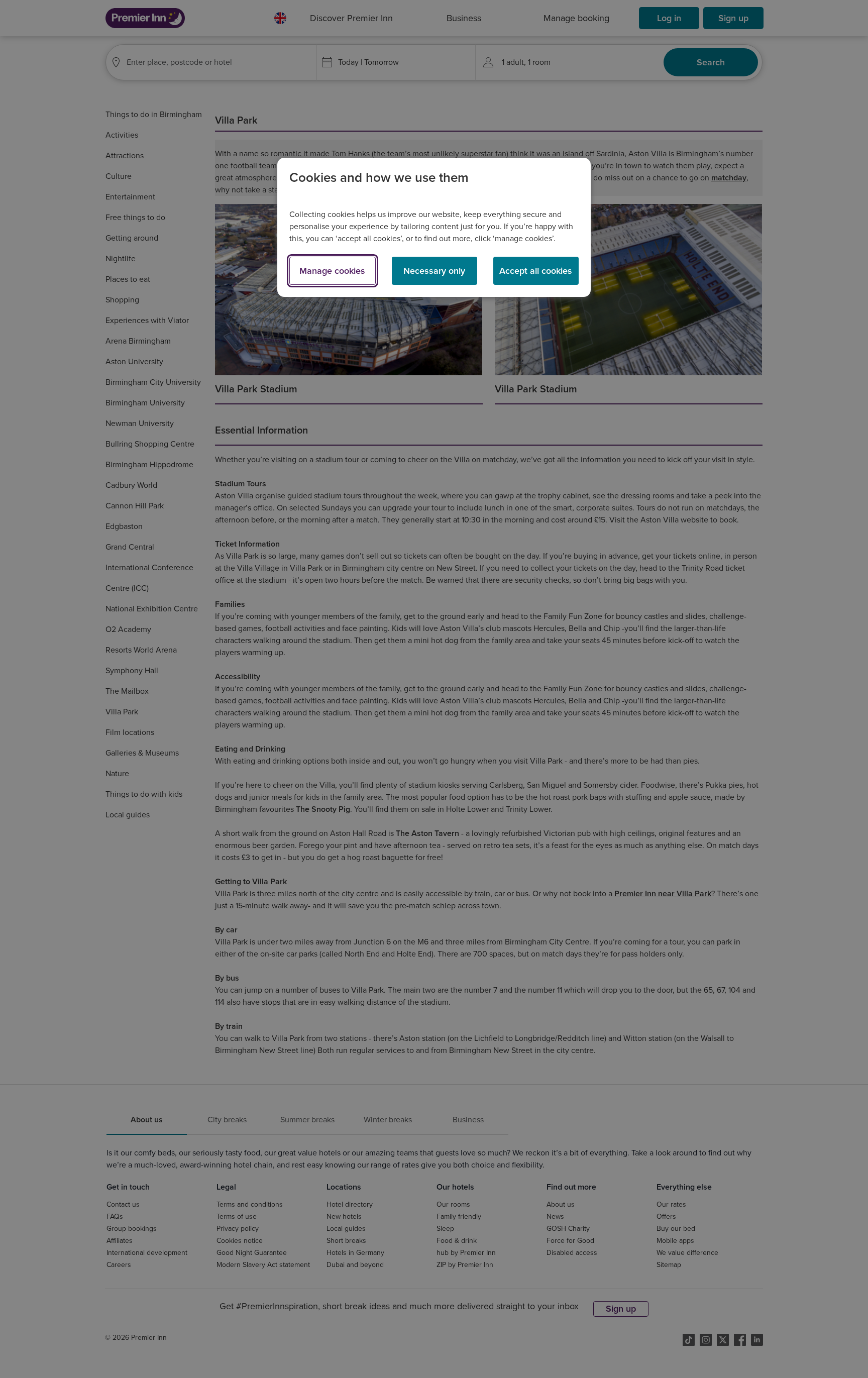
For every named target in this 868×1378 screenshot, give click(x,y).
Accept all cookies (535, 270)
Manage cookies (332, 270)
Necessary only (434, 270)
